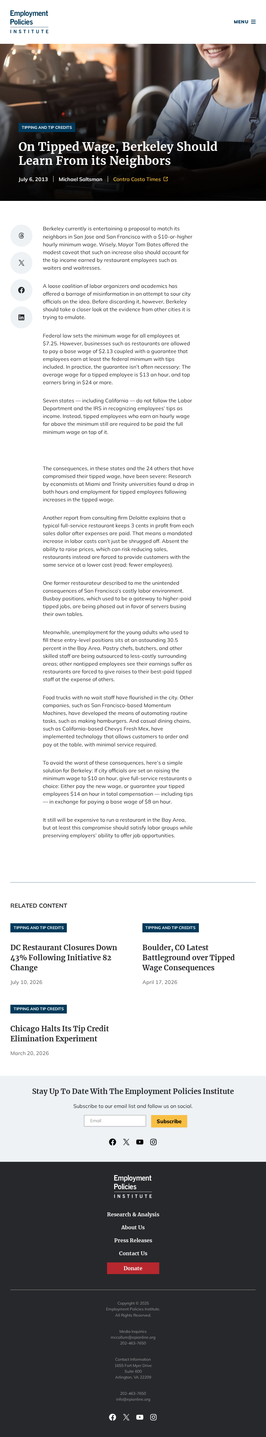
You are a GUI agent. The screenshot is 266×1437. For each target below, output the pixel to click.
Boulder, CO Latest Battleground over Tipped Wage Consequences (188, 957)
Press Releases (133, 1240)
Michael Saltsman (81, 179)
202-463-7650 (133, 1343)
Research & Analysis (133, 1214)
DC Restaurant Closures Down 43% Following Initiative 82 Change (63, 957)
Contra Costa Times (137, 179)
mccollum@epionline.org (133, 1337)
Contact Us (133, 1253)
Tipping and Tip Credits (47, 127)
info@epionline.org (133, 1399)
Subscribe (169, 1121)
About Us (133, 1227)
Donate (133, 23)
